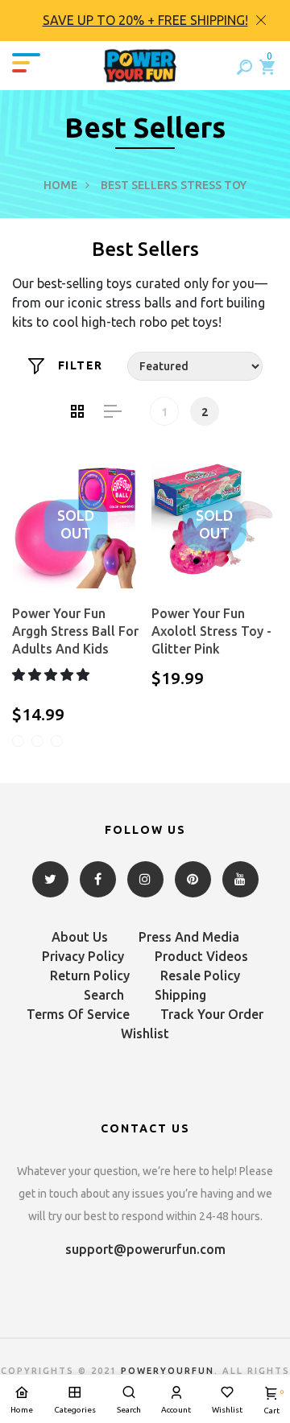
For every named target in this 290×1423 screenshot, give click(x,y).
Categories (75, 1409)
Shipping (180, 995)
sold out (75, 525)
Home (60, 185)
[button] (52, 674)
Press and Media (189, 937)
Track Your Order (211, 1014)
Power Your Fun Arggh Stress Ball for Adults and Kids (75, 631)
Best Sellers (139, 185)
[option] (145, 20)
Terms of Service (78, 1014)
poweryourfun (167, 1371)
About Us (80, 937)
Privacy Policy (83, 956)
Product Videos (201, 956)
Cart (271, 1401)
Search (104, 995)
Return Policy (90, 975)
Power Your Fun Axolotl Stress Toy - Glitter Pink (211, 631)
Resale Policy (200, 975)
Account (176, 1409)
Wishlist (145, 1033)
